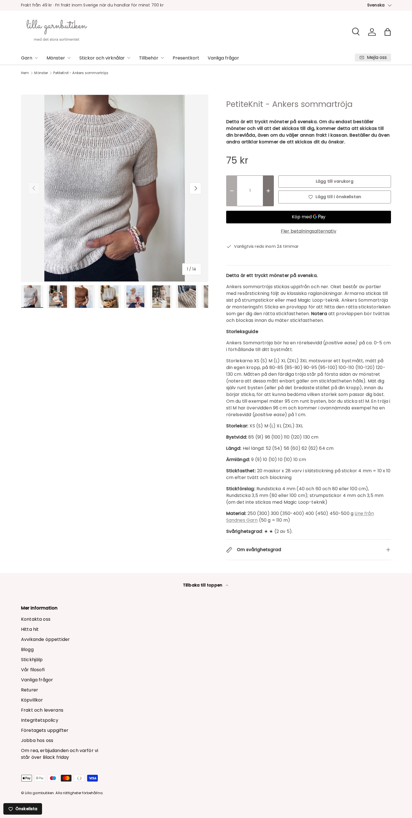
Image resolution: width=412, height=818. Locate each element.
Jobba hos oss (37, 740)
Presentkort (186, 58)
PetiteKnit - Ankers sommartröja (80, 73)
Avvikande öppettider (45, 639)
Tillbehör (148, 58)
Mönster (56, 58)
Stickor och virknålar (102, 58)
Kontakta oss (35, 619)
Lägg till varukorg (334, 181)
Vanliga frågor (223, 58)
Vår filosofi (33, 669)
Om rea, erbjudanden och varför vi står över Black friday (59, 753)
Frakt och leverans (42, 710)
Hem (25, 73)
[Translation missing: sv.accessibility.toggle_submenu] (36, 57)
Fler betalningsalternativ (308, 231)
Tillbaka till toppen (203, 585)
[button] (387, 32)
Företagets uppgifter (44, 730)
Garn (26, 58)
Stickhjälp (32, 659)
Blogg (27, 649)
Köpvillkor (32, 700)
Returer (29, 690)
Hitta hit (30, 629)
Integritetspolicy (39, 720)
